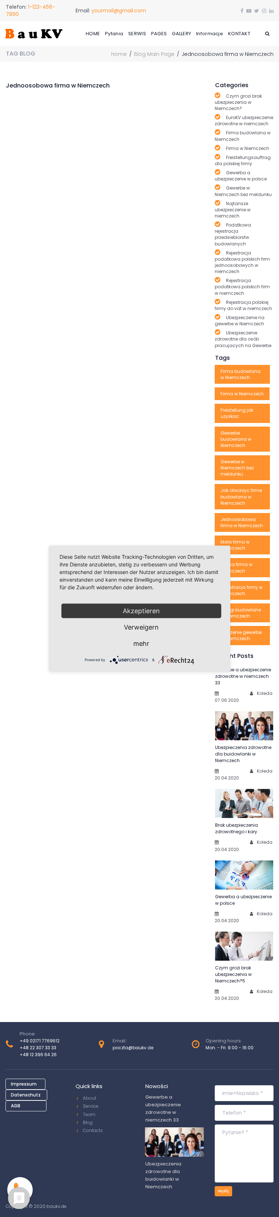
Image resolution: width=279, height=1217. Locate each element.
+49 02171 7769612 (40, 1041)
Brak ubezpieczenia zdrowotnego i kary (236, 828)
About (89, 1098)
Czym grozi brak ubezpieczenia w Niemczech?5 (233, 974)
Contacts (93, 1130)
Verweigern (141, 627)
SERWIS (137, 33)
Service (90, 1106)
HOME (93, 33)
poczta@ (123, 1048)
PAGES (159, 33)
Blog (88, 1122)
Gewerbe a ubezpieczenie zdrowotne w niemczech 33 (243, 676)
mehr (141, 643)
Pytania (114, 33)
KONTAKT (239, 33)
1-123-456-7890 (30, 10)
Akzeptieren (141, 611)
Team (89, 1114)
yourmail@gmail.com (119, 10)
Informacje (209, 33)
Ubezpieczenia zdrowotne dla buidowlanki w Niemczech (243, 754)
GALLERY (181, 33)
